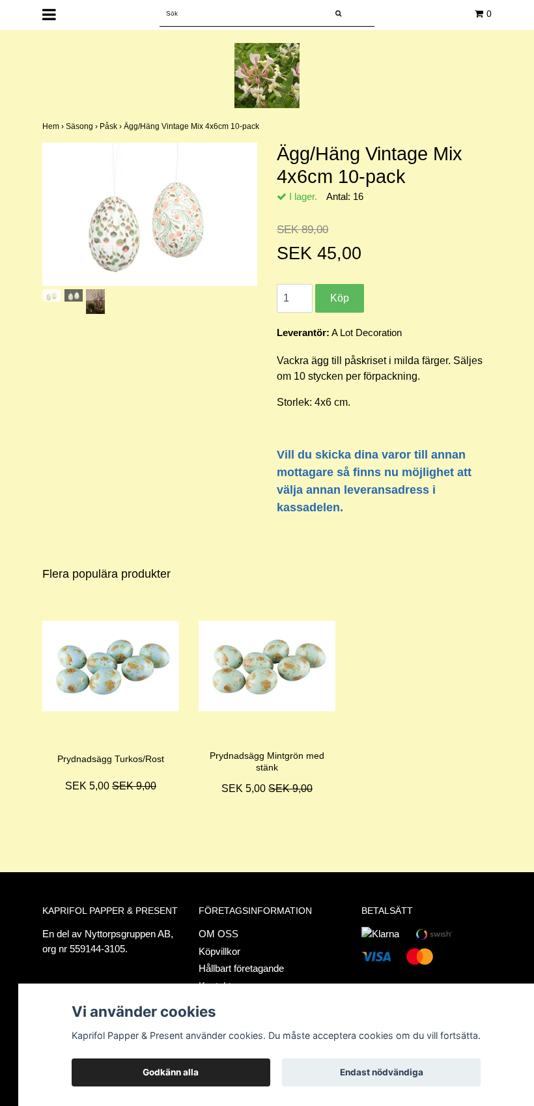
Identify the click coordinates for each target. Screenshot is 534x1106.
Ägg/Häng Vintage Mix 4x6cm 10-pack (192, 126)
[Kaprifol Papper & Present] (267, 74)
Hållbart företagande (241, 968)
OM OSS (218, 933)
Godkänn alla (171, 1072)
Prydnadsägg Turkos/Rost (110, 759)
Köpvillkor (219, 951)
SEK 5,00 (110, 785)
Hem (54, 126)
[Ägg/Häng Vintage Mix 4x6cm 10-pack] (149, 214)
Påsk (112, 126)
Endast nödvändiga (381, 1072)
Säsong (83, 126)
